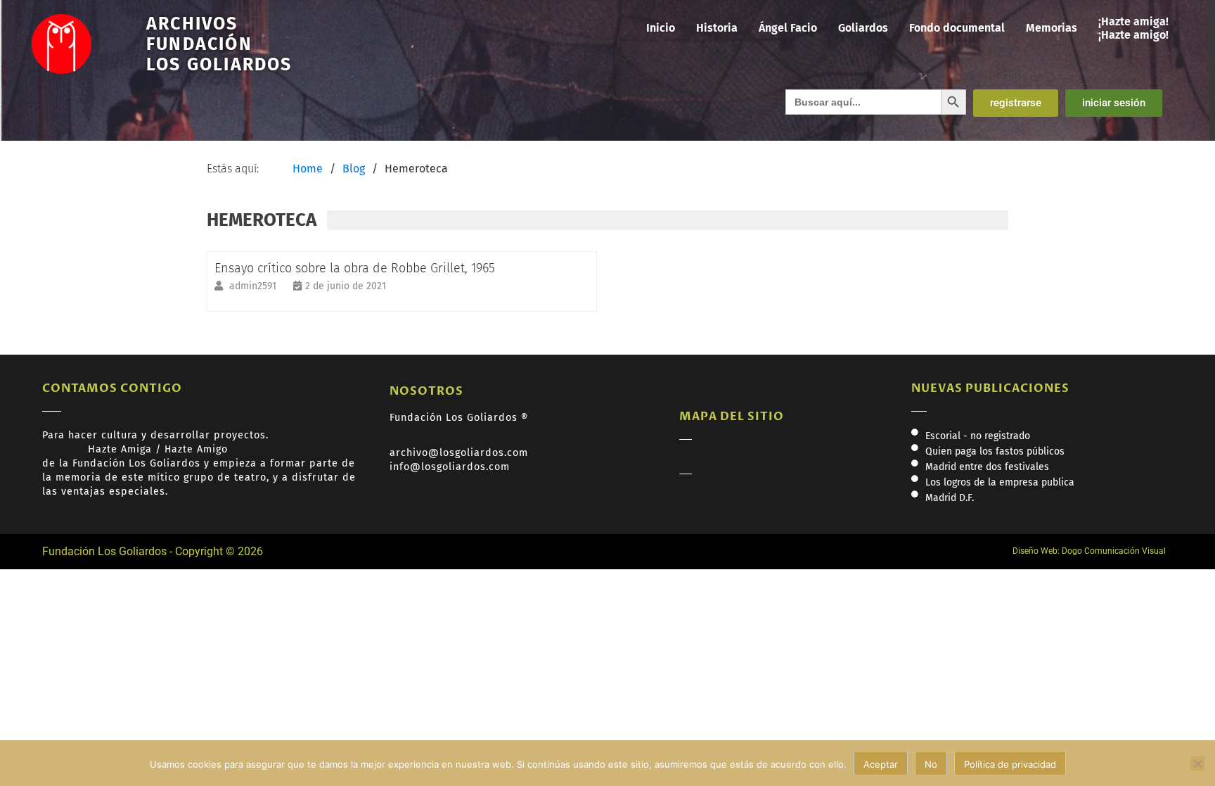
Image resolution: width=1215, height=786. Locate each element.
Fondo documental (957, 27)
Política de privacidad (1010, 764)
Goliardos (863, 27)
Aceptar (880, 764)
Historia (717, 27)
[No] (1197, 763)
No (931, 764)
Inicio (660, 27)
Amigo (212, 449)
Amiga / (143, 449)
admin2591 (254, 286)
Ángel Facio (788, 27)
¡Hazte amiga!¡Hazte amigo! (1133, 28)
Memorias (1051, 27)
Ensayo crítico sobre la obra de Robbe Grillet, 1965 (354, 268)
